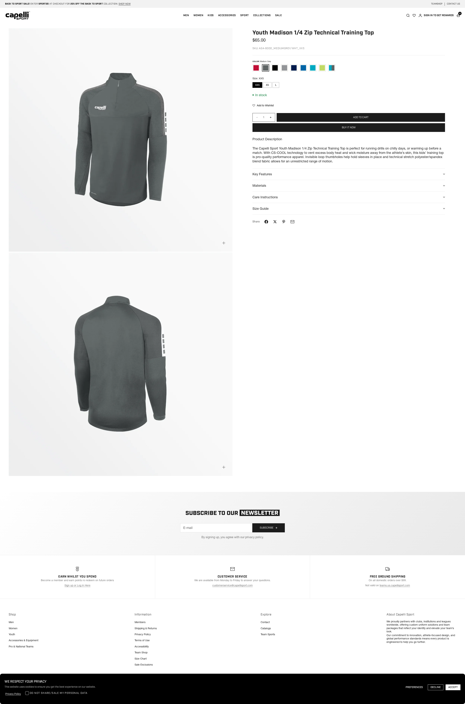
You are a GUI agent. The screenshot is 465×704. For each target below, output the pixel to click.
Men (11, 622)
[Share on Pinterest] (284, 222)
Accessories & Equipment (23, 640)
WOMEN (198, 15)
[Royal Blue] (303, 67)
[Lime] (322, 67)
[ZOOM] (223, 243)
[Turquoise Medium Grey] (331, 67)
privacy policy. (254, 537)
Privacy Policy (143, 634)
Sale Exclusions (144, 664)
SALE (278, 15)
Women (13, 628)
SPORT (244, 15)
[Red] (256, 67)
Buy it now (349, 127)
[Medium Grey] (265, 67)
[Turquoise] (312, 67)
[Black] (275, 67)
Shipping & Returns (146, 628)
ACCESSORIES (227, 15)
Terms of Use (142, 640)
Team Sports (268, 634)
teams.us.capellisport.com (395, 585)
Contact (265, 622)
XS (267, 84)
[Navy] (294, 67)
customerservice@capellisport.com (232, 585)
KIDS (211, 15)
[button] (263, 105)
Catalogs (266, 628)
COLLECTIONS (262, 15)
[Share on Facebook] (266, 222)
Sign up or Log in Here (77, 585)
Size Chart (141, 658)
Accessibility (142, 646)
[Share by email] (292, 222)
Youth (12, 634)
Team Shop (141, 652)
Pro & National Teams (21, 646)
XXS (257, 84)
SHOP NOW (125, 4)
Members (140, 622)
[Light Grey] (284, 67)
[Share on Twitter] (275, 222)
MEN (186, 15)
